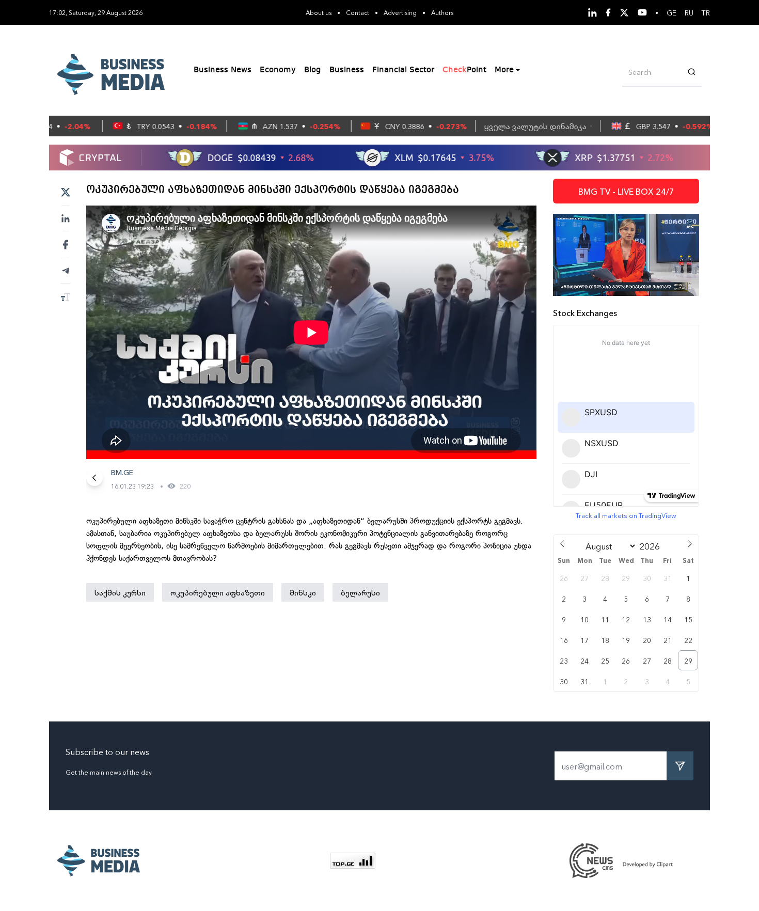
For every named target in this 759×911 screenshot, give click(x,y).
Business (346, 70)
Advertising (400, 12)
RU (689, 12)
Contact (357, 12)
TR (706, 12)
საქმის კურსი (120, 592)
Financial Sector (403, 70)
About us (318, 12)
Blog (312, 70)
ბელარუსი (360, 592)
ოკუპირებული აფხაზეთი (217, 592)
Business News (222, 70)
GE (671, 12)
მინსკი (303, 592)
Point (464, 70)
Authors (442, 12)
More (504, 70)
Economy (278, 70)
